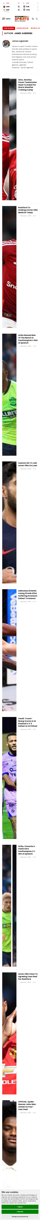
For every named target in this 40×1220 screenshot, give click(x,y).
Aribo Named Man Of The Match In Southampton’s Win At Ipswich (28, 339)
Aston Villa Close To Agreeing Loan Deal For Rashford (28, 976)
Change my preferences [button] (20, 1216)
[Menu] (6, 18)
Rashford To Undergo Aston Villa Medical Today (28, 210)
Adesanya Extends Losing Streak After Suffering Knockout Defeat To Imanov (27, 594)
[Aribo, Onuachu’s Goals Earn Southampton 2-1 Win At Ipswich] (9, 906)
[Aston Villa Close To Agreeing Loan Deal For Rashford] (9, 1033)
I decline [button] (20, 1211)
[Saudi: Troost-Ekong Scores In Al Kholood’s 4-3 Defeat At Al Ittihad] (9, 778)
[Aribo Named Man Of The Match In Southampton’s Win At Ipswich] (9, 395)
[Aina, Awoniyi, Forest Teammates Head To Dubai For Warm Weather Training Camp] (9, 139)
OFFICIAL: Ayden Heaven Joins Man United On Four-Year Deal (27, 1105)
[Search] (33, 18)
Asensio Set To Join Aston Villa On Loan (27, 464)
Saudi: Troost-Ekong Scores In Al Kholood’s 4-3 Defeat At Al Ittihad (27, 722)
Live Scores (9, 28)
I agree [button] (20, 1207)
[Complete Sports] (22, 18)
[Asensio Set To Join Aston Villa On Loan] (9, 522)
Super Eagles (22, 28)
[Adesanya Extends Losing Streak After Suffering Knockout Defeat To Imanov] (9, 650)
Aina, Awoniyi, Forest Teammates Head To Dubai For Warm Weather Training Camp (27, 84)
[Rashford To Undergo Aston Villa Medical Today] (9, 267)
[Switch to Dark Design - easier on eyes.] (36, 19)
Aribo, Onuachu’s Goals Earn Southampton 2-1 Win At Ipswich (26, 850)
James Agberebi (20, 41)
